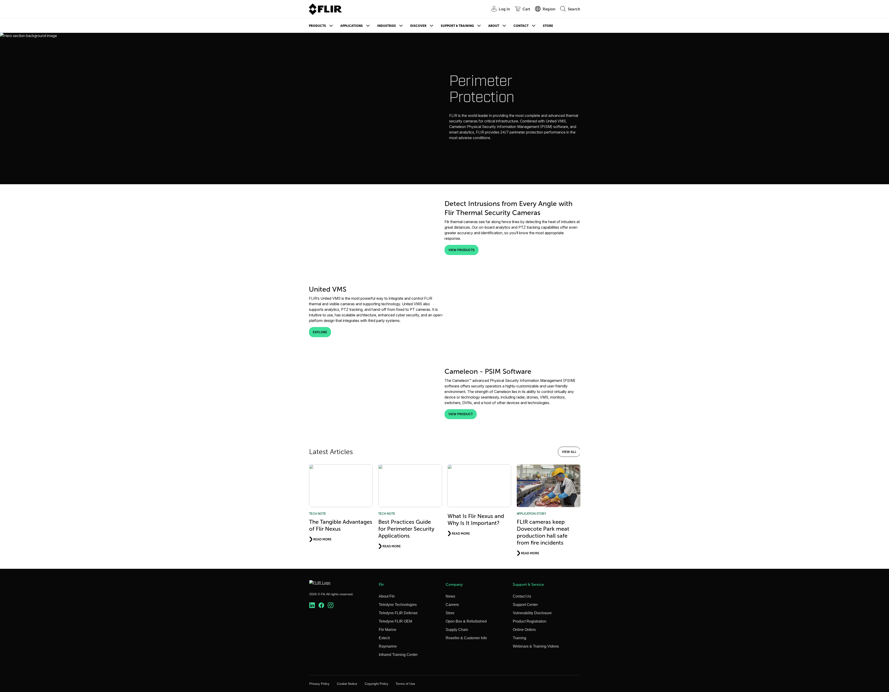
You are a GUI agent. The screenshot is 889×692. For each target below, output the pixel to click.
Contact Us (522, 596)
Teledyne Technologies (398, 605)
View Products (461, 250)
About (493, 26)
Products (317, 26)
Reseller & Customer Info (466, 638)
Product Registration (529, 621)
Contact (521, 26)
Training (519, 638)
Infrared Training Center (398, 655)
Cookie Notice (347, 684)
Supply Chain (457, 630)
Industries (386, 26)
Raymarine (388, 646)
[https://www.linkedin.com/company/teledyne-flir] (312, 605)
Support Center (525, 605)
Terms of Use (405, 684)
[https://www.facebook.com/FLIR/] (321, 605)
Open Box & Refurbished (466, 621)
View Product (460, 414)
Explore (320, 332)
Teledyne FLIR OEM (395, 621)
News (450, 596)
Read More (322, 539)
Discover (418, 26)
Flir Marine (387, 630)
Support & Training (457, 26)
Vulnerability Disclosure (532, 613)
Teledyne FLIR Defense (398, 613)
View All (569, 452)
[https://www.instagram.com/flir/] (330, 605)
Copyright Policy (376, 684)
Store (548, 26)
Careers (452, 605)
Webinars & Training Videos (536, 646)
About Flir (387, 596)
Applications (351, 26)
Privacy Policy (319, 684)
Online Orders (524, 630)
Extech (384, 638)
